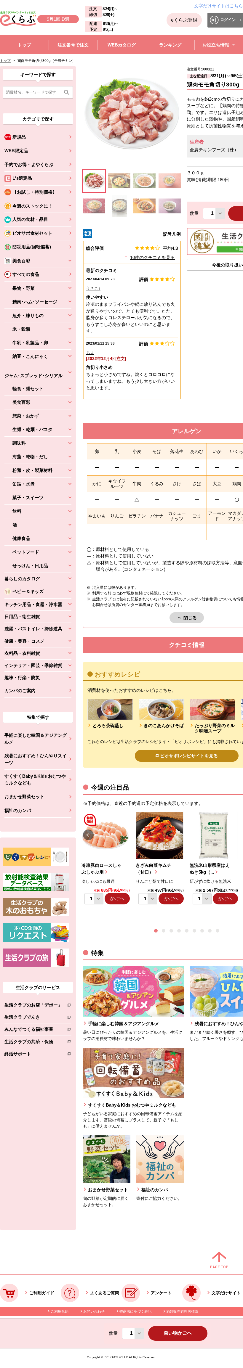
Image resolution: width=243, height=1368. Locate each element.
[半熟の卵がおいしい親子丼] (170, 181)
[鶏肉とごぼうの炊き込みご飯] (170, 206)
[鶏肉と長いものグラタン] (119, 206)
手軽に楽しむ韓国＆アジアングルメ (35, 739)
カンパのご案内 (20, 690)
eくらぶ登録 (184, 19)
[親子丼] (94, 206)
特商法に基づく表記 (135, 1311)
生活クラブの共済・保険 (33, 1043)
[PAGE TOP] (219, 1260)
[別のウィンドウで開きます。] (36, 889)
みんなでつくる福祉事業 (33, 1030)
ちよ (90, 352)
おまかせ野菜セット (24, 796)
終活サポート (33, 1055)
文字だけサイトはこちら (218, 5)
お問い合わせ (94, 1311)
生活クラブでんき (33, 1018)
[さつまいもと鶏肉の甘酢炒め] (144, 206)
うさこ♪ (93, 288)
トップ (5, 61)
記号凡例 (172, 234)
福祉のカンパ (17, 810)
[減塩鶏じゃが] (119, 181)
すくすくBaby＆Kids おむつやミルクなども (35, 779)
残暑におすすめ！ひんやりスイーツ (35, 759)
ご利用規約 (59, 1311)
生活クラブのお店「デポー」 (33, 1006)
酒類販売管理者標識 (182, 1311)
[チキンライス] (144, 181)
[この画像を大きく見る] (94, 181)
